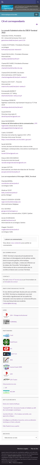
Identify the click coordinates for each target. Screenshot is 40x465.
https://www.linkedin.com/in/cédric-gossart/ (16, 139)
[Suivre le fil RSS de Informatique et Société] (2, 1)
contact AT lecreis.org (14, 279)
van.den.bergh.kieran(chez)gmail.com (13, 162)
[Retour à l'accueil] (20, 8)
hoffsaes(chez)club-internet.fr (11, 49)
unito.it (16, 183)
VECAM (12, 391)
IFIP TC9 (14, 354)
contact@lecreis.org (9, 303)
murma (11, 220)
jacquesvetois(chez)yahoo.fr (10, 172)
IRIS (11, 360)
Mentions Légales (22, 448)
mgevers (4, 202)
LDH (11, 374)
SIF (6, 387)
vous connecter (16, 243)
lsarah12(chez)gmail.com (9, 153)
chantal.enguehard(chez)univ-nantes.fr (14, 77)
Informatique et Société (9, 14)
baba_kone (4, 192)
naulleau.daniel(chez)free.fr (10, 59)
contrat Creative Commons (14, 455)
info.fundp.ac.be (16, 202)
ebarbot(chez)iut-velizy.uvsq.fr (11, 96)
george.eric (4, 211)
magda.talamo (5, 229)
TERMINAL (13, 322)
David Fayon (13, 342)
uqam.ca (15, 211)
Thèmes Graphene (17, 462)
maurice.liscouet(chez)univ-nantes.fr (13, 86)
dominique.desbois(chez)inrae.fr (12, 107)
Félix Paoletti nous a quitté (11, 426)
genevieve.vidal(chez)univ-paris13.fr (13, 40)
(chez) (12, 183)
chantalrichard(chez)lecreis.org (11, 68)
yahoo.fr (14, 192)
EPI (11, 348)
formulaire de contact (11, 282)
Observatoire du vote (9, 384)
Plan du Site (34, 448)
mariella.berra (5, 183)
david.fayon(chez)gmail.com (10, 116)
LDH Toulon (13, 379)
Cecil (11, 335)
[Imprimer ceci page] (37, 24)
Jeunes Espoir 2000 (16, 367)
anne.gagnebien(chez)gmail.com (12, 128)
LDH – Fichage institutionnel (18, 315)
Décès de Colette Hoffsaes (11, 404)
